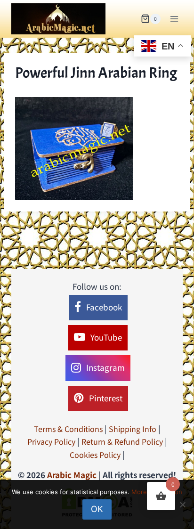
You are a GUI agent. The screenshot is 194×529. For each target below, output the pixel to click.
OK (97, 509)
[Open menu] (174, 18)
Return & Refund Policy (122, 441)
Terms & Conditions (68, 428)
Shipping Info (132, 428)
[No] (182, 504)
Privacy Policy (51, 441)
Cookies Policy (95, 454)
